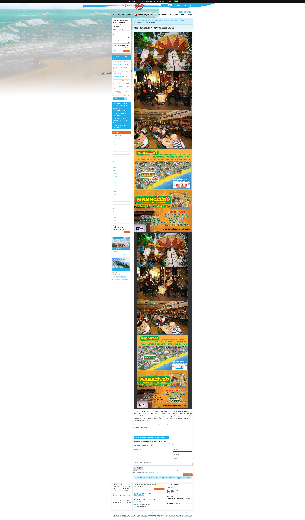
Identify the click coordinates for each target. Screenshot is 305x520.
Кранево (115, 173)
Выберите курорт (117, 24)
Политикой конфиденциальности (151, 472)
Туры (183, 15)
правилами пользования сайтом (156, 470)
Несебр (114, 179)
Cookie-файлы (165, 512)
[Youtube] (187, 12)
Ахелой (114, 144)
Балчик (114, 150)
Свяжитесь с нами (186, 6)
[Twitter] (182, 12)
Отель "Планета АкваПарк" (119, 76)
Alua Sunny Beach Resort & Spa (120, 67)
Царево (115, 217)
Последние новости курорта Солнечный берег (120, 120)
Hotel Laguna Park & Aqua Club (120, 86)
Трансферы (174, 15)
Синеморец (115, 203)
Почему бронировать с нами (135, 512)
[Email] (190, 12)
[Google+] (185, 12)
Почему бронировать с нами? (158, 12)
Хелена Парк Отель (117, 81)
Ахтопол (115, 147)
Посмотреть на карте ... (182, 424)
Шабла (114, 200)
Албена (114, 141)
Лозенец (115, 176)
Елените (115, 164)
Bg (168, 4)
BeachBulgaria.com (169, 477)
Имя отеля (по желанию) (119, 29)
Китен (114, 170)
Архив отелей (146, 512)
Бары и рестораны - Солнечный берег (120, 126)
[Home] (113, 15)
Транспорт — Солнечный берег (119, 109)
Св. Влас (115, 214)
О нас (115, 512)
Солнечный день (117, 211)
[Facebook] (180, 12)
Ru (173, 4)
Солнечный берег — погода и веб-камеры (120, 104)
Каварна (115, 167)
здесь (171, 1)
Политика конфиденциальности (177, 512)
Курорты (120, 15)
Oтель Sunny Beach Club (118, 95)
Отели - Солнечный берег (120, 57)
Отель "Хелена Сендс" (118, 64)
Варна (114, 220)
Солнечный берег (117, 135)
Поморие (115, 185)
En (171, 4)
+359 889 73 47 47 (184, 5)
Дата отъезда (116, 40)
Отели (129, 15)
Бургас (114, 153)
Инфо (190, 15)
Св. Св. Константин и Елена (119, 208)
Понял (176, 1)
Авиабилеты (162, 15)
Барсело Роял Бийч (117, 61)
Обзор (114, 182)
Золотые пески (116, 138)
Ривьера (115, 194)
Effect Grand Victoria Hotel (118, 83)
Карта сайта (188, 512)
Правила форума (155, 512)
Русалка (115, 197)
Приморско (115, 188)
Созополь (115, 205)
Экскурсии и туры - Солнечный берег (120, 114)
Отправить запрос (185, 477)
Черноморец (116, 158)
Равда (114, 191)
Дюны (114, 161)
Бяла (114, 156)
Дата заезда (116, 34)
